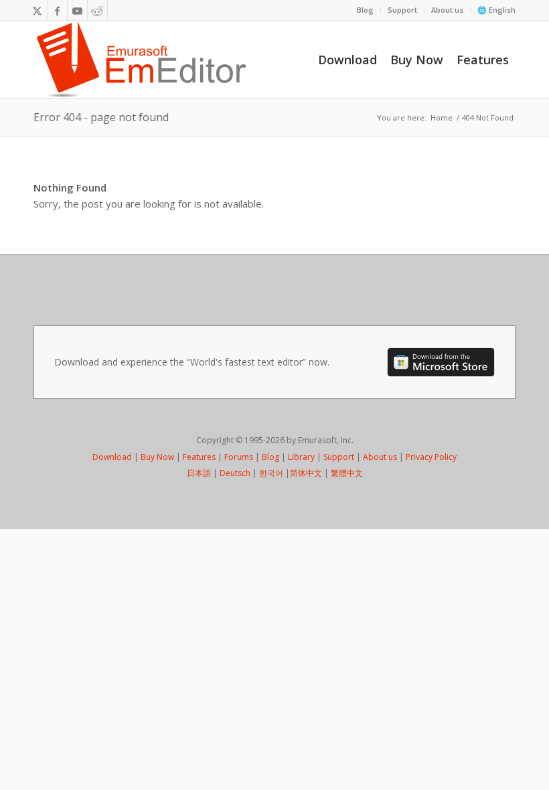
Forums (238, 457)
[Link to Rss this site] (118, 10)
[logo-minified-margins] (141, 59)
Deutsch (235, 473)
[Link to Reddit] (97, 10)
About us (447, 10)
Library (301, 457)
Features (199, 457)
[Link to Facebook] (57, 10)
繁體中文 (347, 473)
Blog (365, 10)
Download (112, 457)
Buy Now (157, 457)
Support (402, 10)
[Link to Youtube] (77, 10)
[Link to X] (37, 10)
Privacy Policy (431, 457)
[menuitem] (365, 10)
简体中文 (306, 473)
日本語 (199, 473)
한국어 (271, 473)
